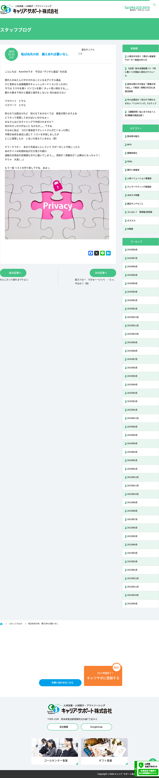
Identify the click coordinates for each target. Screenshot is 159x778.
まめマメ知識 (133, 195)
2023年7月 (132, 519)
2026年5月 (132, 275)
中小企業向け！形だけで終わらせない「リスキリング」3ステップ (140, 101)
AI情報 (130, 229)
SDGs (129, 161)
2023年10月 (133, 494)
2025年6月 (132, 368)
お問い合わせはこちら (62, 682)
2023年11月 (133, 486)
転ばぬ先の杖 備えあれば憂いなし (44, 54)
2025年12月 (133, 317)
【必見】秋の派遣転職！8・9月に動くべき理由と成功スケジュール (140, 72)
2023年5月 (132, 536)
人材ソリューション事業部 (139, 178)
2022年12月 (133, 578)
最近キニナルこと (135, 204)
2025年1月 (132, 410)
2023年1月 (132, 570)
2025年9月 (132, 342)
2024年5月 (132, 435)
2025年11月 (133, 326)
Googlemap (96, 727)
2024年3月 (132, 452)
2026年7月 (132, 258)
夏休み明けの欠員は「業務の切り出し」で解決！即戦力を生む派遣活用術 (140, 87)
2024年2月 (132, 460)
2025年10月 (133, 334)
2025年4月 (132, 385)
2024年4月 (132, 443)
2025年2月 (132, 401)
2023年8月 (132, 511)
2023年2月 (132, 561)
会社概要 (63, 727)
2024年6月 (132, 427)
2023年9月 (132, 502)
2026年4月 (132, 283)
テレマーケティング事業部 (139, 187)
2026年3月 (132, 292)
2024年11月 (133, 418)
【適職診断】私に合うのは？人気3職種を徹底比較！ (140, 113)
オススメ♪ (131, 221)
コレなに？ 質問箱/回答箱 (139, 212)
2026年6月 (132, 267)
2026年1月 (132, 309)
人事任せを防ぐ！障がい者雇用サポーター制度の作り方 (140, 58)
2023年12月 (133, 477)
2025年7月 (132, 359)
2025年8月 (132, 351)
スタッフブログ (15, 624)
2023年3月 (132, 553)
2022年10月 (133, 595)
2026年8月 (132, 250)
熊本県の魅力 (133, 136)
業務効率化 (132, 153)
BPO (129, 145)
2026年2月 (132, 300)
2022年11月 (133, 587)
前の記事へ (15, 273)
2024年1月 (132, 469)
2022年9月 (132, 604)
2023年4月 (132, 545)
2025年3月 (132, 393)
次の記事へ (101, 273)
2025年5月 (132, 376)
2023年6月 (132, 528)
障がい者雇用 (133, 170)
